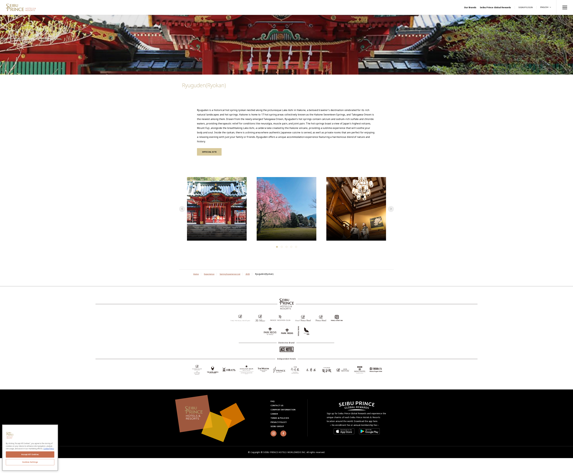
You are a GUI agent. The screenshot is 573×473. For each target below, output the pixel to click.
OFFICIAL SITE (209, 152)
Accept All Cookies (30, 454)
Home (196, 274)
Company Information (283, 409)
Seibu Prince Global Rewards (495, 7)
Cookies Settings (30, 462)
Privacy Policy (279, 422)
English (544, 7)
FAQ (273, 401)
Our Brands (470, 7)
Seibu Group (277, 426)
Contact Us (277, 405)
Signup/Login (525, 7)
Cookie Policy (48, 448)
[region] (564, 7)
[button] (391, 209)
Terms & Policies (280, 418)
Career (274, 413)
